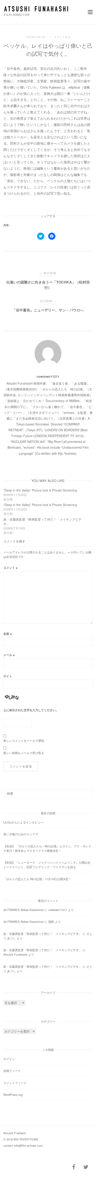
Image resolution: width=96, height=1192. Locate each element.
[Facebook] (74, 1167)
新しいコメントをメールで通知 (23, 740)
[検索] (87, 791)
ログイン (9, 1059)
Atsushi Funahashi (15, 954)
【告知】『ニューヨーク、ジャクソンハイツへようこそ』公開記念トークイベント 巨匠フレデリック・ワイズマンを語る (46, 864)
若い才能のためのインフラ (20, 834)
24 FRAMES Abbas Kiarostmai (23, 910)
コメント (10, 567)
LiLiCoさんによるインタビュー (23, 822)
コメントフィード (15, 1083)
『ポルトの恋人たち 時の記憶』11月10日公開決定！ (37, 879)
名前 (7, 633)
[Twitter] (86, 1167)
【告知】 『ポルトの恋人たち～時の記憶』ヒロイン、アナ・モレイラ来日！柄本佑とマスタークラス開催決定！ (47, 848)
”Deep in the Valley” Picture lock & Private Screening (40, 490)
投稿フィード (12, 1071)
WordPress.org (13, 1094)
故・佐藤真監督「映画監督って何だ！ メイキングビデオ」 (42, 934)
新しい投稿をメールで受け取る (23, 753)
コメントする (62, 37)
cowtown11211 (48, 376)
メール (9, 655)
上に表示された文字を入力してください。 (30, 710)
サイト (7, 676)
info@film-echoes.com (28, 1145)
